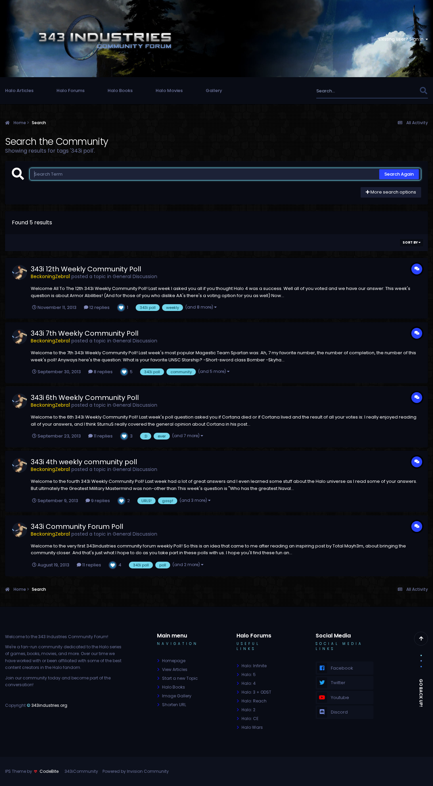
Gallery (214, 90)
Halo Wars (252, 727)
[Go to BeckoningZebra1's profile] (19, 272)
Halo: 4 (249, 683)
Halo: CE (250, 718)
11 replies (103, 436)
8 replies (103, 371)
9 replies (100, 500)
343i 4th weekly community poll (84, 462)
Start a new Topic (180, 678)
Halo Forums (70, 90)
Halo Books (120, 90)
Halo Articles (19, 90)
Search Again (399, 174)
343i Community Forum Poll (77, 526)
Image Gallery (176, 696)
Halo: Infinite (254, 666)
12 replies (99, 307)
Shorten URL (174, 705)
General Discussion (135, 276)
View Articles (174, 669)
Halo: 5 (249, 674)
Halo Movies (169, 90)
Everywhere (398, 91)
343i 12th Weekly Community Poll (86, 269)
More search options (392, 192)
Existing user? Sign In (402, 39)
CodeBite (49, 771)
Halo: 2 (248, 710)
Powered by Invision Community (135, 771)
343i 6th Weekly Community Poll (85, 397)
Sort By (410, 242)
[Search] (423, 90)
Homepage (173, 661)
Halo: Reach (254, 701)
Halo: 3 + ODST (256, 692)
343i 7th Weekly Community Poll (84, 333)
